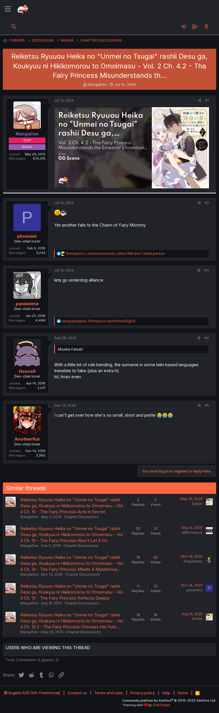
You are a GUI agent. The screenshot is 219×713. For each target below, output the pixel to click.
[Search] (14, 26)
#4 (206, 338)
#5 (207, 405)
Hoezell (27, 371)
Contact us (77, 692)
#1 (207, 100)
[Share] (199, 100)
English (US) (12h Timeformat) (34, 692)
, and (98, 321)
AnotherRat (27, 439)
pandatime (27, 303)
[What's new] (206, 26)
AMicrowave (192, 532)
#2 (207, 203)
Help (166, 692)
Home (183, 692)
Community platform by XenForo (169, 700)
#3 (206, 270)
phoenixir (27, 236)
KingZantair (193, 561)
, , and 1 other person (115, 253)
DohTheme (161, 705)
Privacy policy (142, 692)
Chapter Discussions (81, 517)
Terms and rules (108, 692)
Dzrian (197, 504)
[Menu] (8, 9)
